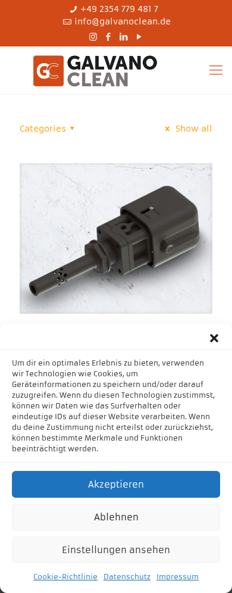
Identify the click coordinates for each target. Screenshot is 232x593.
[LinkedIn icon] (124, 36)
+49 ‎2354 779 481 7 (119, 9)
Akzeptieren (116, 484)
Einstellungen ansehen (116, 549)
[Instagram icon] (93, 36)
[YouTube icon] (139, 36)
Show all (192, 128)
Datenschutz (127, 576)
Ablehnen (116, 517)
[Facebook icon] (108, 36)
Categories (43, 128)
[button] (214, 338)
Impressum (177, 576)
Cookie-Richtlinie (65, 576)
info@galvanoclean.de (122, 21)
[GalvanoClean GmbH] (116, 70)
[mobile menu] (216, 70)
